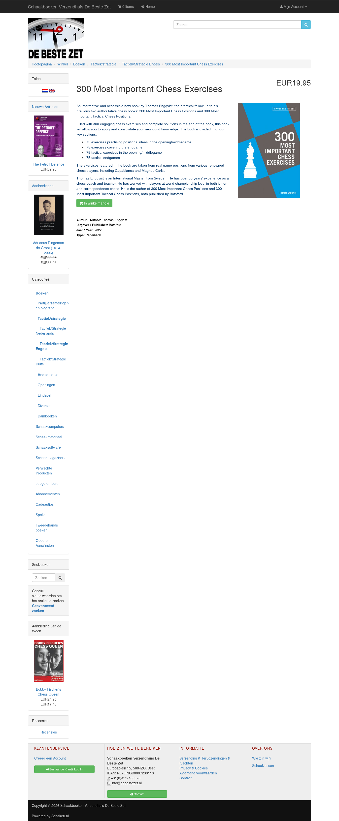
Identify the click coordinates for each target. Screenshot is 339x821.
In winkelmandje (96, 203)
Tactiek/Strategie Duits (50, 361)
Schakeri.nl (60, 815)
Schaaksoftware (48, 447)
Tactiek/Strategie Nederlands (50, 331)
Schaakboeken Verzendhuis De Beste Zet (69, 6)
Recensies (48, 732)
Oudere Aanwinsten (45, 543)
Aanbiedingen (43, 185)
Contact (185, 777)
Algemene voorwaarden (198, 772)
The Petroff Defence (48, 164)
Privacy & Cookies (193, 767)
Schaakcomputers (50, 426)
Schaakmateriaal (49, 436)
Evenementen (48, 374)
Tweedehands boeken (47, 527)
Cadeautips (45, 504)
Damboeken (46, 415)
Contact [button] (138, 794)
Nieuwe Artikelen (45, 106)
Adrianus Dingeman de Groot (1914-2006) (48, 247)
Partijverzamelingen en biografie (50, 305)
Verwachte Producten (44, 470)
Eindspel (43, 395)
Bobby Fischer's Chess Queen (48, 692)
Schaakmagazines (50, 457)
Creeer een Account (50, 758)
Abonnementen (48, 493)
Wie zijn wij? (261, 758)
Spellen (41, 514)
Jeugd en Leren (48, 483)
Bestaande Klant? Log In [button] (66, 769)
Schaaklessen (263, 765)
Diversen (44, 405)
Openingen (45, 384)
